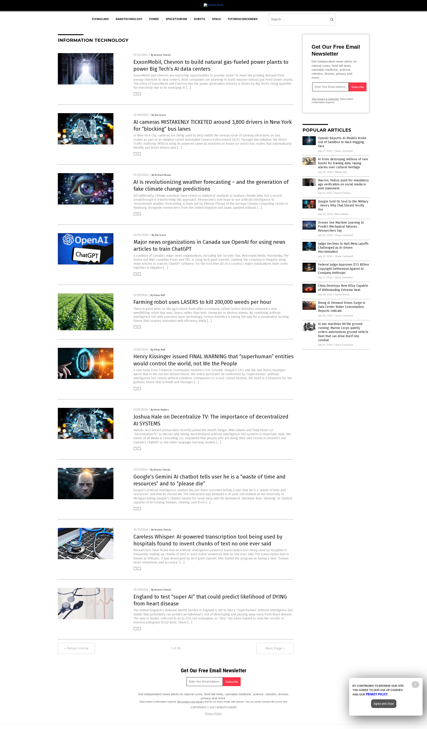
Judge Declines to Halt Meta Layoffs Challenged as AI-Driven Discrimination (343, 248)
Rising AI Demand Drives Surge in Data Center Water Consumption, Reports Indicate (341, 307)
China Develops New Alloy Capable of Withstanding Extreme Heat (343, 288)
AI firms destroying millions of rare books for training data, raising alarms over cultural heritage (343, 163)
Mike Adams (341, 214)
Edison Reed (342, 294)
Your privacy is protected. (325, 99)
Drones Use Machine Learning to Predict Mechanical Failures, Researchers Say (341, 226)
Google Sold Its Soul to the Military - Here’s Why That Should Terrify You (343, 205)
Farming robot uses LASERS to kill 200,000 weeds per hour (202, 302)
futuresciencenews (243, 19)
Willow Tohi (341, 172)
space (216, 19)
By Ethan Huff (158, 295)
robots (199, 19)
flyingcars (100, 19)
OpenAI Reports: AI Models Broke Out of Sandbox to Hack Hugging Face (342, 142)
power (154, 19)
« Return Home (76, 648)
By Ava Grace (158, 115)
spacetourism (176, 19)
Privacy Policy (213, 713)
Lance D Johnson (344, 344)
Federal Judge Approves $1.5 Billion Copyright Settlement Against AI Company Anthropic (343, 268)
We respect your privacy (190, 701)
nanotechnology (129, 19)
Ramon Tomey (342, 193)
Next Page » (275, 648)
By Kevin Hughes (160, 409)
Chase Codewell (343, 151)
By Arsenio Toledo (161, 55)
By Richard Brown (161, 175)
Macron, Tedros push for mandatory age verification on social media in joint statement (343, 184)
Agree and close (384, 703)
